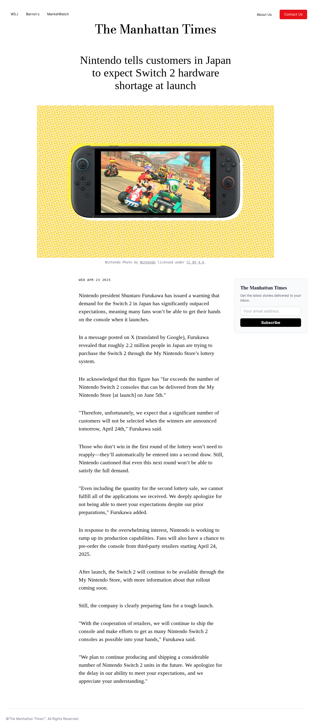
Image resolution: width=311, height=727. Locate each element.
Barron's (32, 14)
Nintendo (148, 262)
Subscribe (270, 322)
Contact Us (293, 14)
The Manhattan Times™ (27, 719)
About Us (264, 15)
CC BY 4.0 (195, 262)
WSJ (14, 14)
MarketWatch (58, 14)
